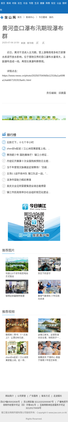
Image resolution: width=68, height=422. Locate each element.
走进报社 (58, 396)
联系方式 (45, 396)
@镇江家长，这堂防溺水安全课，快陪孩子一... (49, 336)
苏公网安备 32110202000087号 (39, 402)
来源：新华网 (27, 43)
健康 (42, 3)
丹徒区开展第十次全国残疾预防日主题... (28, 161)
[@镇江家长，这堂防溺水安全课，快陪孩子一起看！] (49, 325)
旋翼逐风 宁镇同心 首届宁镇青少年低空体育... (49, 359)
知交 (53, 3)
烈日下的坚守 (44, 273)
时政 (14, 3)
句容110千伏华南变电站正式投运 (17, 275)
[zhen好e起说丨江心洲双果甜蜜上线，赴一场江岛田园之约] (17, 348)
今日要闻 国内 (46, 17)
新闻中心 (30, 17)
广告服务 (33, 396)
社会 (25, 3)
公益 (59, 3)
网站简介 (9, 396)
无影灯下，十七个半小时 (20, 142)
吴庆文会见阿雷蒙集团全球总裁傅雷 (26, 186)
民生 (20, 3)
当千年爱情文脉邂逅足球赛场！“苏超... (28, 167)
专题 (31, 3)
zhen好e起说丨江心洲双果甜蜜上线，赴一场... (17, 359)
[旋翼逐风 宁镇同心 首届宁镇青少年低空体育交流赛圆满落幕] (49, 348)
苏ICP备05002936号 (10, 402)
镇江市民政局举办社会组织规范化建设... (28, 192)
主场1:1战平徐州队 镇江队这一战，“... (27, 173)
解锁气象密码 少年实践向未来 (48, 297)
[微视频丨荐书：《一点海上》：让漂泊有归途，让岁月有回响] (17, 325)
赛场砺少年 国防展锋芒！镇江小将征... (28, 154)
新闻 (9, 3)
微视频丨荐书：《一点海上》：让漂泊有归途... (17, 336)
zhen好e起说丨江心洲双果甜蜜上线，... (28, 148)
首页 (3, 3)
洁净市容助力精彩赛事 (19, 179)
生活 (37, 3)
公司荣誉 (21, 396)
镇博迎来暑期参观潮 (15, 296)
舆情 (48, 3)
